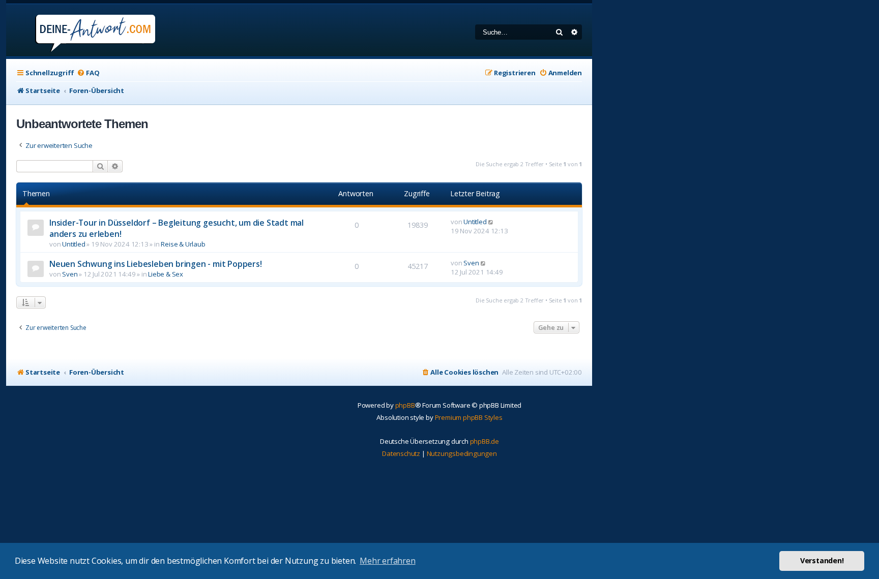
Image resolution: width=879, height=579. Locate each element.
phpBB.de (484, 441)
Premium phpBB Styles (469, 417)
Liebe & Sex (165, 274)
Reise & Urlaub (183, 244)
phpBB (405, 405)
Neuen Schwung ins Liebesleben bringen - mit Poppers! (155, 263)
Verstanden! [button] (822, 560)
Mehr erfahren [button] (387, 560)
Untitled (73, 244)
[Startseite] (81, 30)
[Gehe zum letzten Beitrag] (491, 221)
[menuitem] (88, 73)
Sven (69, 274)
